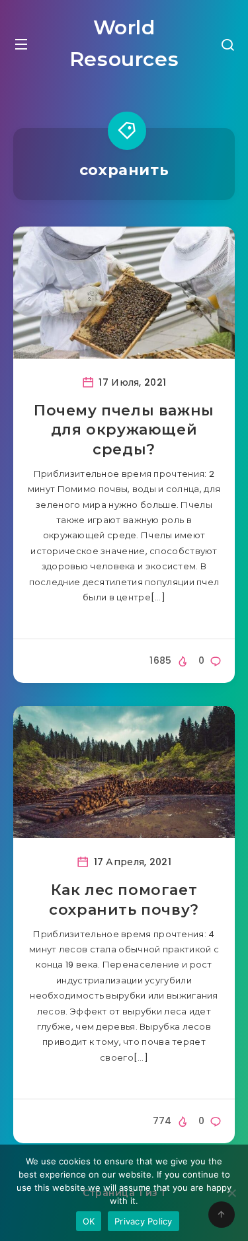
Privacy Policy (143, 1221)
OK (89, 1221)
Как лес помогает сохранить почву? (124, 900)
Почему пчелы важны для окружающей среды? (124, 430)
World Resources (124, 43)
